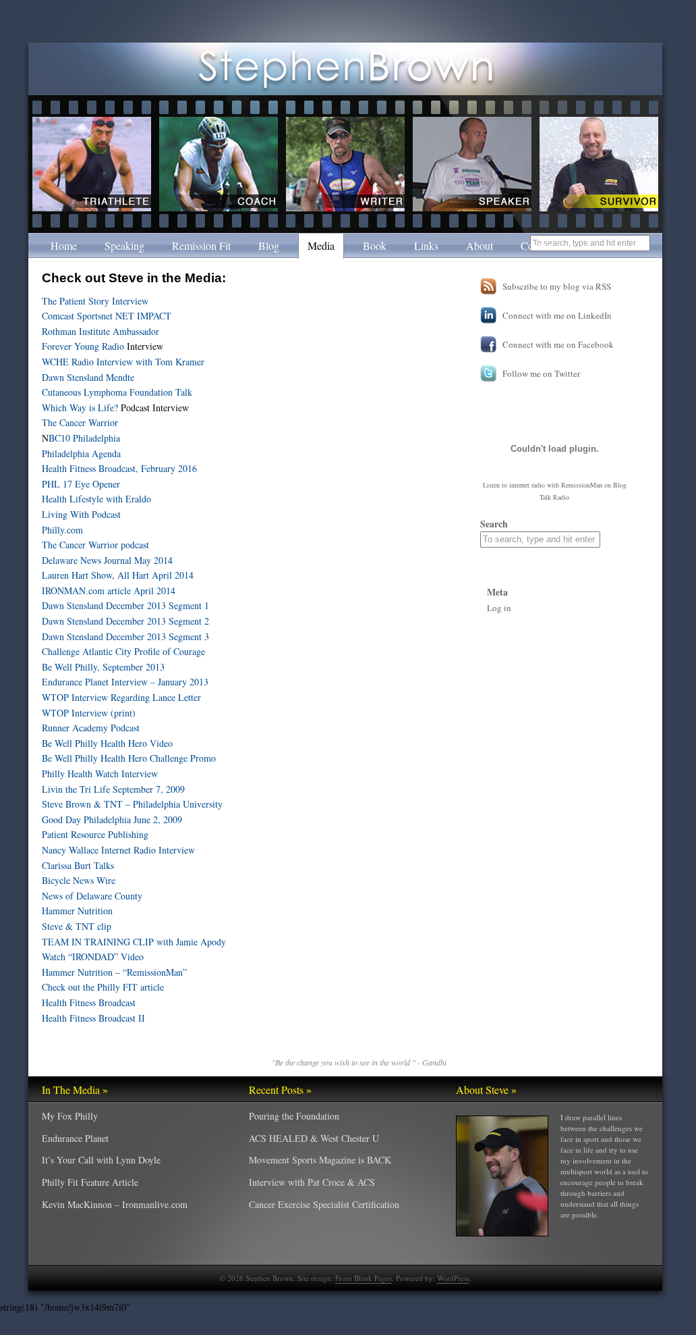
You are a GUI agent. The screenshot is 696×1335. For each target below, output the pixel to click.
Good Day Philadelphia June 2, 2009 (112, 819)
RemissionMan (581, 485)
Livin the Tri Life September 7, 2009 (113, 789)
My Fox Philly (70, 1115)
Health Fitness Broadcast (89, 1002)
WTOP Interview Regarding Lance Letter (121, 697)
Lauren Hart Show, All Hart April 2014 (118, 575)
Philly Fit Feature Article (90, 1182)
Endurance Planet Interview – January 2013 (125, 681)
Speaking (124, 245)
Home (64, 245)
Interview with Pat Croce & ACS (312, 1182)
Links (426, 245)
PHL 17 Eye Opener (81, 483)
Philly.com (62, 529)
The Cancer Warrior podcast (95, 544)
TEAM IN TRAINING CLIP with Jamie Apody (134, 941)
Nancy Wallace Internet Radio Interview (118, 849)
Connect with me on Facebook (558, 344)
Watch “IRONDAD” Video (93, 956)
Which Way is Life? (80, 407)
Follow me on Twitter (541, 373)
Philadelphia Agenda (81, 453)
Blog (268, 245)
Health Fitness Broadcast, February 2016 (119, 468)
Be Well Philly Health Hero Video (107, 743)
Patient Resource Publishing (95, 834)
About (479, 245)
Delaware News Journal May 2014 (107, 560)
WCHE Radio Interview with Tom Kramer (123, 361)
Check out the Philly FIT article (103, 986)
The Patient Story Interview (95, 300)
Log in (499, 608)
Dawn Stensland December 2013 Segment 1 (125, 605)
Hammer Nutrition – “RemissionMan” (114, 972)
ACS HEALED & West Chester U (314, 1138)
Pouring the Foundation (294, 1115)
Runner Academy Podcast (91, 727)
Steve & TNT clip (76, 926)
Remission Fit (201, 245)
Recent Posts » (280, 1089)
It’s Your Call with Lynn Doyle (101, 1159)
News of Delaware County (92, 895)
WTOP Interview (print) (89, 712)
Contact (537, 245)
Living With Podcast (81, 514)
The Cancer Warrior (80, 422)
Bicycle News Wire (78, 880)
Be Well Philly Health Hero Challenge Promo (129, 758)
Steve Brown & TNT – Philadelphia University (132, 803)
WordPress (453, 1278)
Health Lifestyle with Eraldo (96, 498)
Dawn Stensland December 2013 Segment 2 (125, 620)
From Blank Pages (363, 1278)
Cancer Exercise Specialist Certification (324, 1204)
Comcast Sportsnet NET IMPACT (106, 315)
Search (494, 524)
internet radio (527, 485)
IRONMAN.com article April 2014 (108, 590)
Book (374, 245)
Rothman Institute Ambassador (100, 331)
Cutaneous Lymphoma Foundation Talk (117, 392)
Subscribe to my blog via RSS (556, 286)
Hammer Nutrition (77, 910)
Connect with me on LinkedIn (557, 315)
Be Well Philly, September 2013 (103, 666)
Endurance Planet (75, 1138)
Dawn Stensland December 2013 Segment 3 (125, 636)
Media (321, 245)
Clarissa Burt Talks (78, 865)
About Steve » (486, 1089)
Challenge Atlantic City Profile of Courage (123, 651)
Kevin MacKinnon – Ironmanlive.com (114, 1204)
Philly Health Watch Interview (100, 773)
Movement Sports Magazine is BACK (320, 1159)
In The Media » (75, 1089)
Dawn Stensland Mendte (88, 377)
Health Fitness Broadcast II (93, 1018)
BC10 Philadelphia (84, 437)
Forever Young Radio (83, 346)
